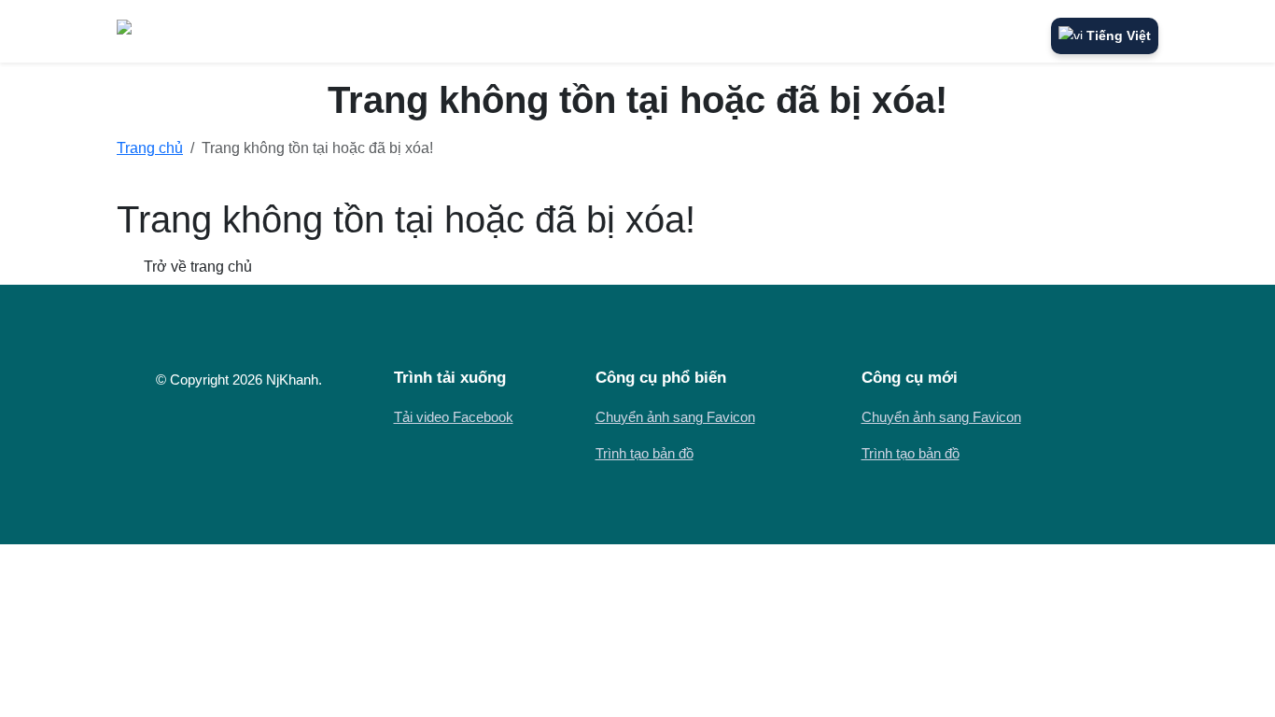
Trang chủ (150, 148)
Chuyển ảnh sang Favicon (675, 417)
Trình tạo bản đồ (644, 453)
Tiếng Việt (1118, 35)
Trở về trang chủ (196, 266)
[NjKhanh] (159, 31)
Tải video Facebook (453, 417)
